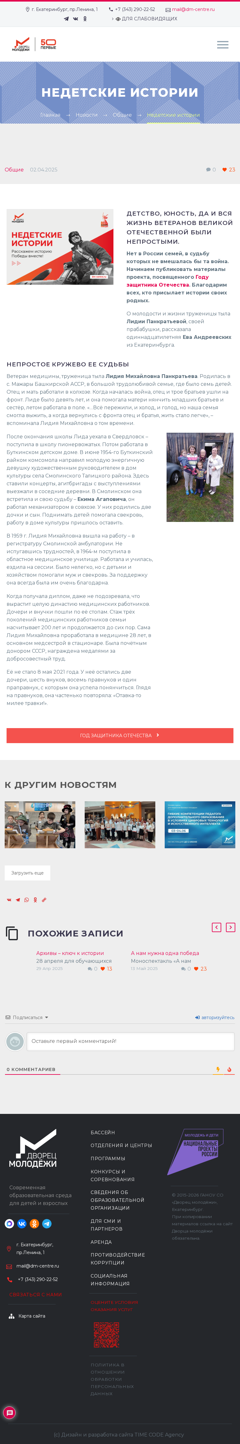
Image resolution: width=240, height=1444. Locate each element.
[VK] (75, 18)
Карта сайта (31, 1316)
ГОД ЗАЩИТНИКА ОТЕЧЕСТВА (116, 735)
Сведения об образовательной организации (118, 1200)
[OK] (85, 18)
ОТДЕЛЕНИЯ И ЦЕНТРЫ (121, 1145)
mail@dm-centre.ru (193, 9)
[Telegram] (66, 18)
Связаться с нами (35, 1295)
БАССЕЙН (103, 1132)
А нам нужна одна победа (165, 953)
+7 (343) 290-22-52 (135, 9)
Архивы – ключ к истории (70, 953)
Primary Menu (222, 44)
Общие (14, 170)
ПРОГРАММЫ (108, 1158)
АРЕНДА (101, 1242)
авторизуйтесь (217, 1017)
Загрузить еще (27, 873)
